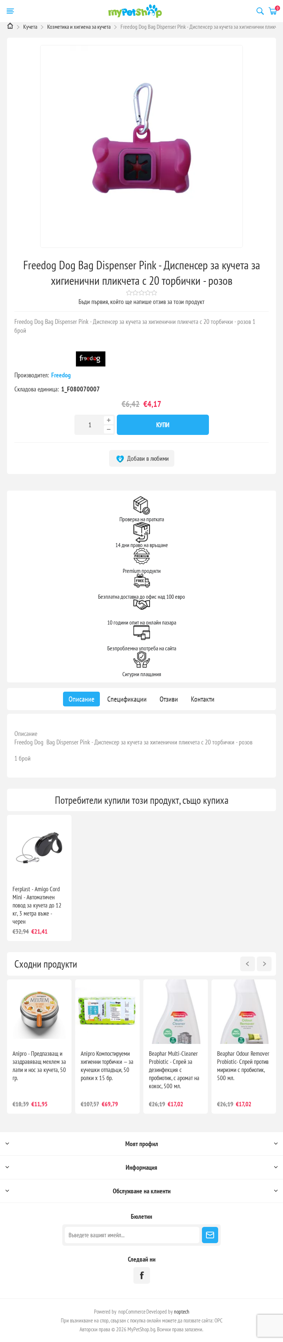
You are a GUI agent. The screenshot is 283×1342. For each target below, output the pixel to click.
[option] (39, 1046)
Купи (163, 425)
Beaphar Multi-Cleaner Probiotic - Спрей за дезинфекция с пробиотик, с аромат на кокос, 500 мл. (174, 1069)
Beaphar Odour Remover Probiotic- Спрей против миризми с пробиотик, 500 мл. (243, 1065)
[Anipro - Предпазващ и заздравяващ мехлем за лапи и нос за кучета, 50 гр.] (39, 1011)
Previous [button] (247, 964)
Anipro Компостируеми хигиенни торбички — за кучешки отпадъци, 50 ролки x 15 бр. (107, 1065)
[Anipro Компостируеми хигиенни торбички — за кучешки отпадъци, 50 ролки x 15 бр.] (107, 1011)
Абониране (210, 1235)
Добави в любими (147, 458)
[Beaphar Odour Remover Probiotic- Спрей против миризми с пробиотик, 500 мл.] (244, 1011)
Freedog (61, 375)
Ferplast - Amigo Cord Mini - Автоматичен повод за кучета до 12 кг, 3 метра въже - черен (37, 905)
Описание (25, 733)
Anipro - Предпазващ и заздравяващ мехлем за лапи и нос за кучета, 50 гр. (39, 1065)
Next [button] (264, 964)
